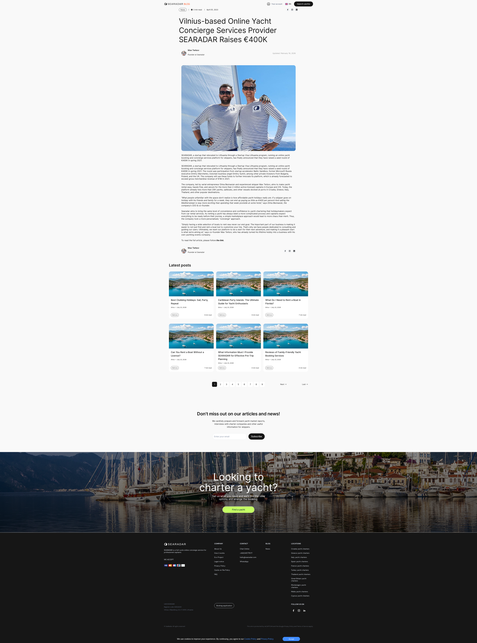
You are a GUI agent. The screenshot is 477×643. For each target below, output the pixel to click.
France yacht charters (300, 566)
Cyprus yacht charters (300, 596)
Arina (173, 307)
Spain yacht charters (299, 561)
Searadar (185, 211)
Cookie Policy (250, 639)
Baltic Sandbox (261, 171)
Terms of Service (303, 626)
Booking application (224, 605)
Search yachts (303, 4)
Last (304, 384)
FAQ (215, 574)
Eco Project (218, 557)
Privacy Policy (219, 566)
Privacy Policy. (267, 639)
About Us (218, 549)
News (268, 549)
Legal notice (219, 561)
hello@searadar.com (248, 557)
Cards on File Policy (222, 570)
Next (282, 384)
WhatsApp (244, 561)
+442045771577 (246, 553)
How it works (219, 553)
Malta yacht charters (299, 591)
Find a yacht (238, 509)
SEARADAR (186, 166)
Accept (291, 639)
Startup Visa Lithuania (247, 166)
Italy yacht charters (299, 557)
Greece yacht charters (300, 553)
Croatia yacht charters (300, 549)
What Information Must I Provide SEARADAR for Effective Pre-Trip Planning (236, 355)
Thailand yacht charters (300, 574)
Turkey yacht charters (300, 570)
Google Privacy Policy (286, 626)
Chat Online (244, 549)
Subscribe (256, 436)
